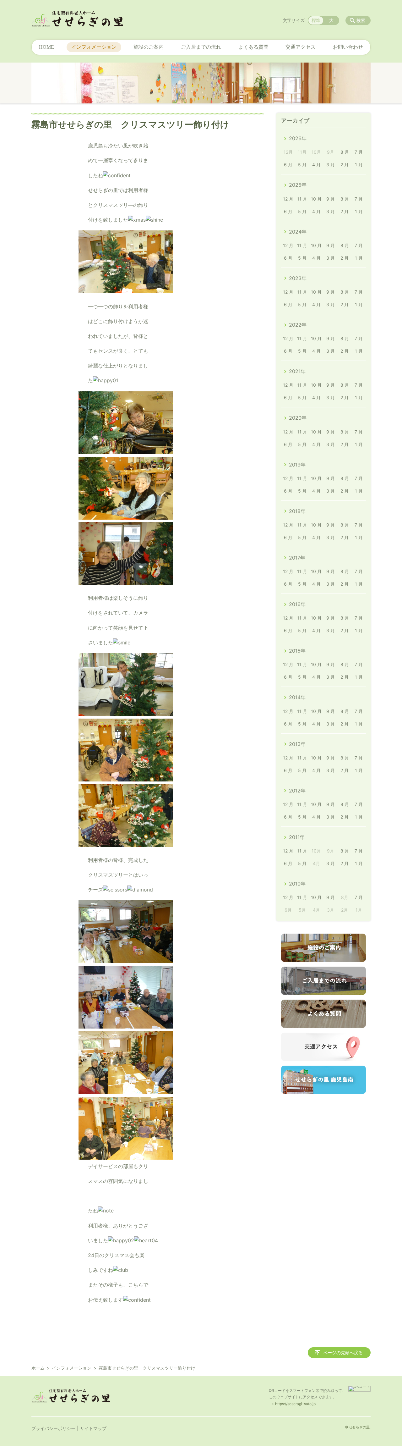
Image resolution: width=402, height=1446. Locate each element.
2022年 (298, 325)
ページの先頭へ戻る (343, 1352)
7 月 (359, 152)
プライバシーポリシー (53, 1428)
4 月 (316, 164)
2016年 (297, 604)
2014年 (297, 697)
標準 (316, 20)
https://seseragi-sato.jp (295, 1403)
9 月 (330, 198)
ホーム (38, 1368)
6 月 (288, 164)
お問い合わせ (348, 47)
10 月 (316, 198)
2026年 (298, 138)
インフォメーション (94, 47)
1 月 (359, 164)
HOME (46, 47)
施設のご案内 (148, 47)
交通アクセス (300, 47)
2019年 (297, 464)
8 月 (344, 152)
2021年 (297, 371)
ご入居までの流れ (201, 47)
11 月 (302, 198)
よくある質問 (253, 47)
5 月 (302, 164)
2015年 (297, 651)
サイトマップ (93, 1428)
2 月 (344, 164)
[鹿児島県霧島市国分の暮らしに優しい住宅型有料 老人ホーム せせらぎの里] (77, 19)
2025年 (298, 185)
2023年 (298, 278)
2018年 (297, 511)
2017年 (297, 558)
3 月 (330, 164)
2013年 (297, 744)
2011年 (297, 837)
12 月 (288, 198)
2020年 (298, 418)
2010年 (297, 883)
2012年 (297, 790)
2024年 (298, 232)
